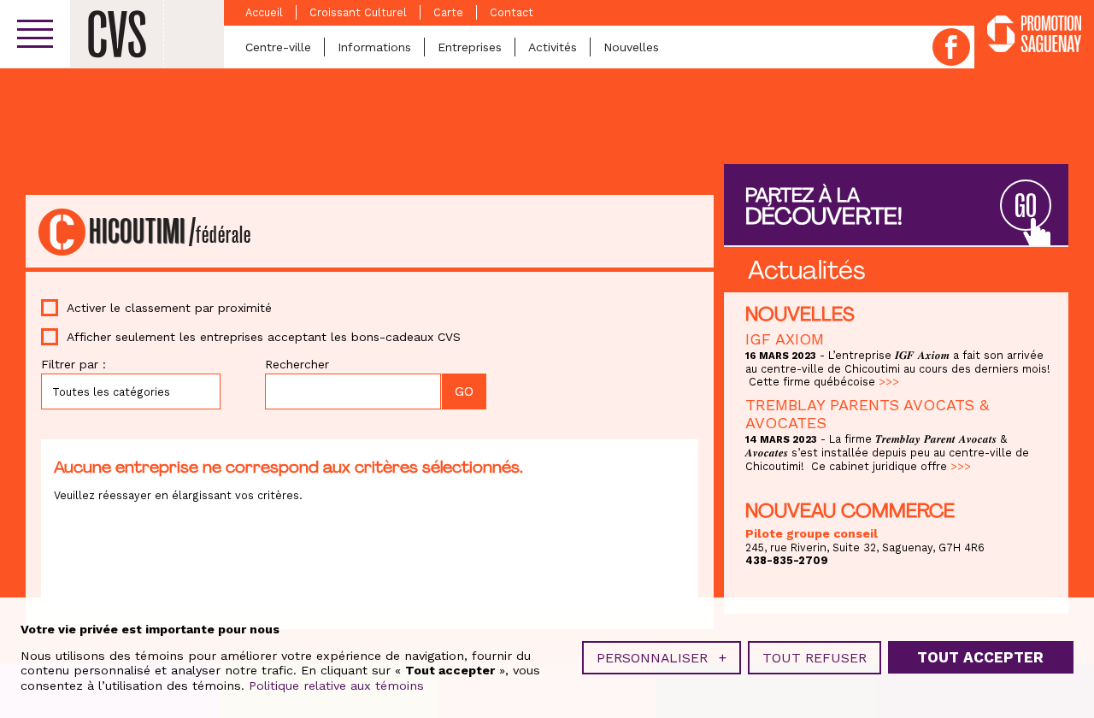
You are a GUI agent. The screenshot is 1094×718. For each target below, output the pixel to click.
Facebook (951, 47)
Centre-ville (278, 47)
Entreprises (470, 47)
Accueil (264, 12)
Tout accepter (980, 657)
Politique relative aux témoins (336, 685)
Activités (552, 47)
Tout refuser (814, 658)
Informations (374, 47)
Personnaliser (661, 658)
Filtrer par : (73, 364)
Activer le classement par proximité (169, 308)
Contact (511, 12)
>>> (889, 381)
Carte (448, 12)
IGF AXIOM (784, 339)
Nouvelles (631, 47)
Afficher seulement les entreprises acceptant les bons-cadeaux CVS (264, 337)
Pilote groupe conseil (811, 533)
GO (1026, 206)
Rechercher (297, 364)
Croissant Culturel (358, 12)
